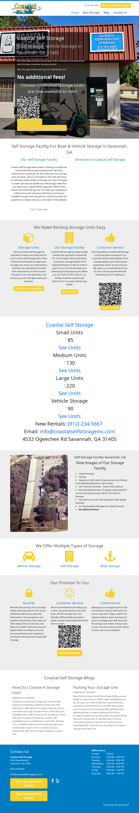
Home (75, 12)
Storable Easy (121, 804)
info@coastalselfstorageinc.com (77, 431)
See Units (69, 347)
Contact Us (120, 12)
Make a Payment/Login (115, 5)
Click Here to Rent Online (29, 288)
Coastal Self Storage (69, 324)
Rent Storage (91, 12)
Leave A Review (29, 122)
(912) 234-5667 (91, 5)
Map (106, 12)
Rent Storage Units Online (29, 783)
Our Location (70, 291)
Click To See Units (39, 209)
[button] (14, 493)
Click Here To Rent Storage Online (42, 128)
